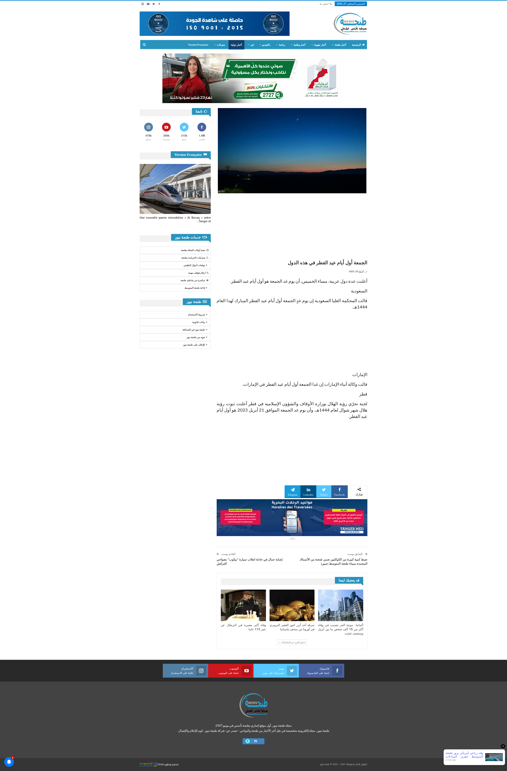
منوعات (221, 44)
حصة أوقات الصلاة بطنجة (193, 250)
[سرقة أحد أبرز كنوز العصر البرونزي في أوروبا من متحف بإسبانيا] (292, 605)
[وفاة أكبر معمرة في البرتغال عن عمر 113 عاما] (243, 605)
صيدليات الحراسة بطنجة (193, 257)
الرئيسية (356, 44)
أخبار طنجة (340, 44)
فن (252, 44)
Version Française (198, 44)
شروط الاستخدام (196, 314)
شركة (160, 764)
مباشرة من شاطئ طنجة (193, 280)
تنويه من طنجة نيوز (196, 337)
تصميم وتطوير (171, 764)
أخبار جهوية (320, 44)
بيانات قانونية (198, 322)
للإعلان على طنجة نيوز (194, 344)
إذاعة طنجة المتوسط (195, 287)
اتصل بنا (324, 3)
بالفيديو (266, 44)
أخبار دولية (236, 44)
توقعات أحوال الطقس (194, 265)
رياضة (282, 44)
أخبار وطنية (300, 44)
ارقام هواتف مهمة (197, 272)
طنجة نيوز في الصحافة (194, 329)
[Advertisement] (292, 225)
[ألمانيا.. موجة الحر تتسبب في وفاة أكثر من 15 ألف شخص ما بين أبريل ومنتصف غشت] (340, 605)
